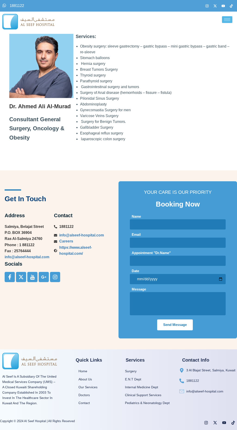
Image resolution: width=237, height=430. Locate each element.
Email (136, 234)
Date (135, 271)
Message (139, 289)
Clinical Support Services (143, 395)
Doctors (84, 395)
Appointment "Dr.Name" (151, 253)
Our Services (87, 387)
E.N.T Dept (133, 379)
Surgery (131, 371)
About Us (85, 379)
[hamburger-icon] (227, 19)
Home (82, 371)
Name (136, 216)
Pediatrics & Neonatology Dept (147, 403)
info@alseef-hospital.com (27, 257)
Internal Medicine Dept (141, 387)
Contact (84, 403)
